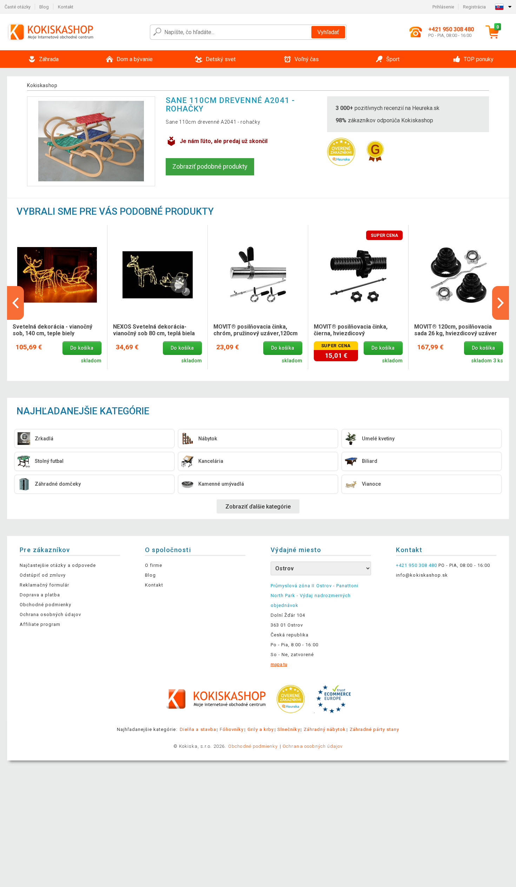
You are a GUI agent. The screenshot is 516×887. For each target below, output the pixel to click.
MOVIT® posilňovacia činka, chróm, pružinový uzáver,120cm (255, 330)
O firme (153, 565)
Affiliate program (40, 624)
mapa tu (279, 664)
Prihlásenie (443, 6)
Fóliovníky (232, 729)
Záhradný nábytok (325, 729)
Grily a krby (260, 729)
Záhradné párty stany (374, 729)
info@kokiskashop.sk (422, 575)
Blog (44, 6)
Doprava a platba (40, 594)
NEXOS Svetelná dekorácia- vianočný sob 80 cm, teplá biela (154, 330)
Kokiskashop (42, 85)
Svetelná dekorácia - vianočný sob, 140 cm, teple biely (52, 330)
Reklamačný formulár (45, 585)
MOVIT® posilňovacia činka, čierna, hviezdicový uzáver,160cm (351, 330)
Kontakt (65, 6)
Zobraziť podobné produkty (209, 166)
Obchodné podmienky (46, 604)
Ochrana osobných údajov (50, 614)
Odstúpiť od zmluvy (43, 575)
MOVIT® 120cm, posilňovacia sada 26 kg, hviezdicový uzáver (455, 330)
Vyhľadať (328, 32)
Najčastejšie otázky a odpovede (58, 565)
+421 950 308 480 (416, 565)
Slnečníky (288, 729)
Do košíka (81, 348)
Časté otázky (18, 6)
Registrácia (474, 6)
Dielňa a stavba (198, 729)
